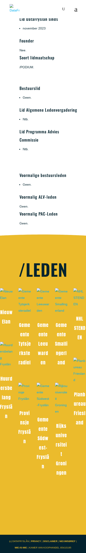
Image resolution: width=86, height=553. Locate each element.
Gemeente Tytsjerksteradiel (25, 343)
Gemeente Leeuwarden (43, 343)
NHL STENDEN (80, 328)
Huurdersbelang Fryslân (6, 397)
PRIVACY (36, 541)
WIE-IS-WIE (21, 547)
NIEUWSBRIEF (67, 541)
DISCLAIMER (50, 541)
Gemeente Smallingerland (61, 343)
